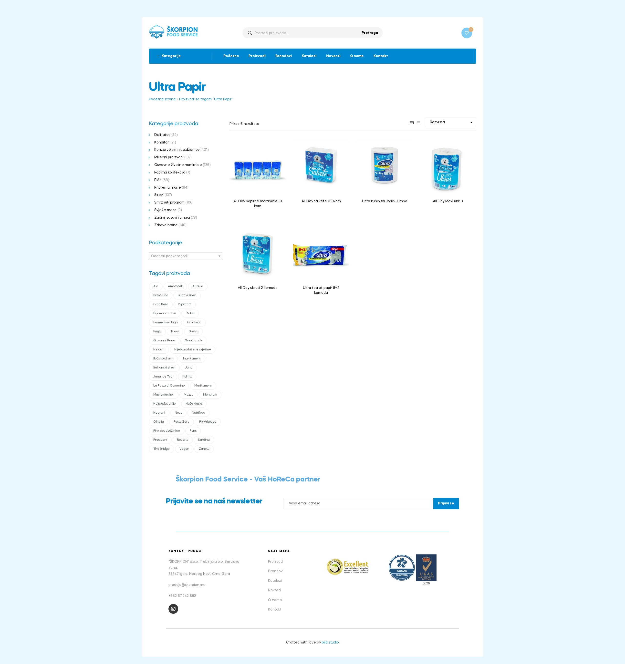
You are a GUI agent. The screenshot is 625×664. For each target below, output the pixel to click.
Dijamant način (164, 313)
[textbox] (185, 256)
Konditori (161, 142)
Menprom (210, 394)
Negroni (159, 412)
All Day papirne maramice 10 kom (257, 204)
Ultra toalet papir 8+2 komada (321, 290)
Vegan (184, 449)
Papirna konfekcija (169, 172)
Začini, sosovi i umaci (172, 217)
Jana (189, 367)
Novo (178, 412)
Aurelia (197, 286)
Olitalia (158, 421)
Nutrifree (198, 412)
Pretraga (370, 33)
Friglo (157, 331)
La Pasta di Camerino (169, 385)
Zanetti (204, 449)
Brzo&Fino (160, 295)
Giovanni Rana (164, 340)
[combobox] (185, 256)
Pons (193, 430)
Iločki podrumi (163, 358)
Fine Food (194, 322)
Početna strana (162, 99)
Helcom (159, 349)
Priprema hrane (167, 187)
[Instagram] (173, 609)
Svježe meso (165, 210)
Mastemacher (163, 394)
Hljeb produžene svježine (192, 349)
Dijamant (184, 304)
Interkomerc (192, 358)
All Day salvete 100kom (321, 201)
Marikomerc (203, 385)
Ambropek (175, 286)
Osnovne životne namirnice (178, 165)
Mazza (188, 394)
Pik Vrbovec (207, 421)
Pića (158, 180)
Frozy (175, 331)
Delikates (162, 135)
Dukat (190, 313)
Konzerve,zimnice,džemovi (177, 150)
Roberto (182, 440)
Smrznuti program (169, 202)
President (160, 440)
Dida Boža (160, 304)
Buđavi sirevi (187, 295)
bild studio (330, 642)
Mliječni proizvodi (168, 157)
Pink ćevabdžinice (166, 430)
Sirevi (159, 195)
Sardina (204, 440)
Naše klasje (194, 403)
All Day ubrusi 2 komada (258, 288)
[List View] (418, 122)
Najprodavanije (164, 403)
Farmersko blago (165, 322)
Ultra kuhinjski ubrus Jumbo (384, 201)
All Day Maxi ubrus (448, 201)
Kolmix (187, 376)
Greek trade (194, 340)
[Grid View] (412, 122)
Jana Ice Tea (163, 376)
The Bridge (161, 449)
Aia (155, 286)
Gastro (193, 331)
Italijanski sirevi (164, 367)
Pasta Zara (181, 421)
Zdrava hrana (165, 225)
